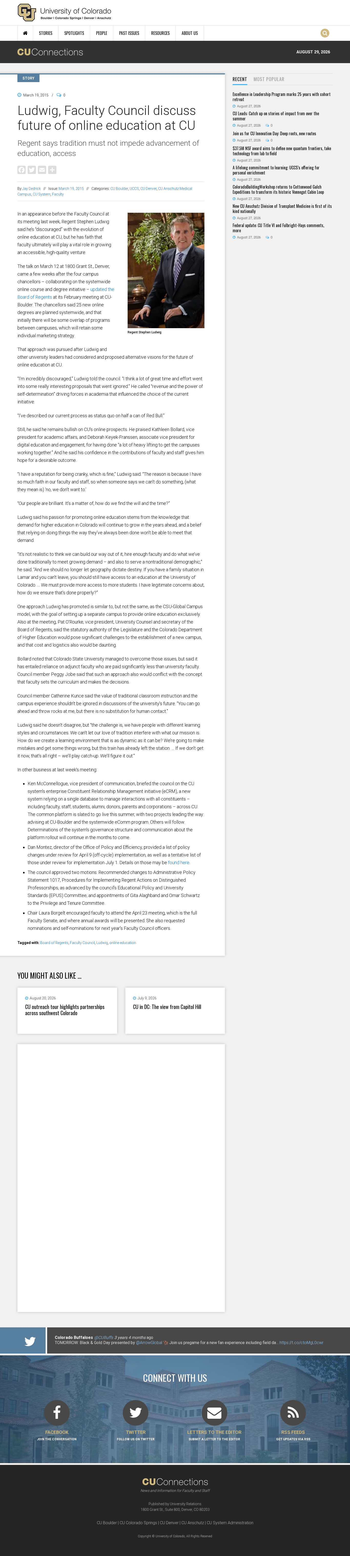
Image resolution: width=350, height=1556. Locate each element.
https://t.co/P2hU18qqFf (76, 1347)
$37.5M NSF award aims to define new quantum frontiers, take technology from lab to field (282, 151)
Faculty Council (82, 943)
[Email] (42, 169)
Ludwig (102, 943)
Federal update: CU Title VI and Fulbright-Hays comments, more (278, 228)
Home (25, 33)
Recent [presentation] (240, 79)
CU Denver (148, 189)
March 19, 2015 (71, 189)
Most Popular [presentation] (269, 79)
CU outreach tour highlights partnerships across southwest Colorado (65, 1010)
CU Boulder (119, 189)
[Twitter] (32, 169)
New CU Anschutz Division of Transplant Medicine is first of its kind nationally (282, 208)
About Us (190, 33)
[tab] (240, 79)
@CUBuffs (103, 1337)
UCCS (134, 189)
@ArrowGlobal (149, 1342)
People (101, 33)
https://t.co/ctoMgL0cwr (301, 1342)
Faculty (58, 194)
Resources (160, 33)
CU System (41, 194)
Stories (45, 33)
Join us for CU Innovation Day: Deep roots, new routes (274, 133)
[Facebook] (21, 169)
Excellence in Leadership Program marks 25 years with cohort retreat (282, 96)
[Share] (52, 169)
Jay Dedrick (31, 189)
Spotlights (74, 33)
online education (122, 943)
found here (178, 862)
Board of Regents (54, 943)
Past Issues (129, 33)
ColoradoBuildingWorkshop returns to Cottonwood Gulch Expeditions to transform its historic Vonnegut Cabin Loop (278, 189)
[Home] (64, 12)
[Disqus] (121, 1111)
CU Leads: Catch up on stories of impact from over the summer (276, 116)
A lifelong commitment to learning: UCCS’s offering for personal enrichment (276, 170)
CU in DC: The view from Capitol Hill (167, 1006)
